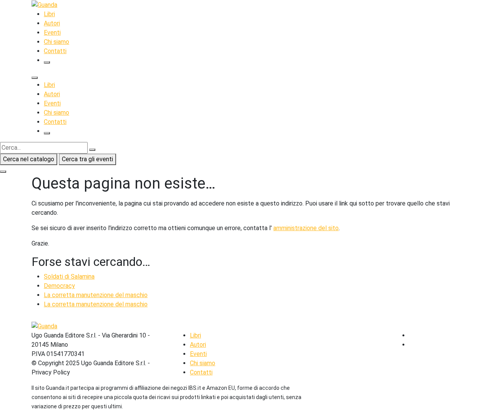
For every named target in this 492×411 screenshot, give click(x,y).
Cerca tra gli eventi (87, 159)
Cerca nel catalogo (28, 159)
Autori (52, 23)
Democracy (59, 285)
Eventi (52, 32)
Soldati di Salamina (69, 276)
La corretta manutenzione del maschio (96, 295)
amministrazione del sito (306, 228)
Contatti (55, 51)
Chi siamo (56, 41)
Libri (49, 14)
